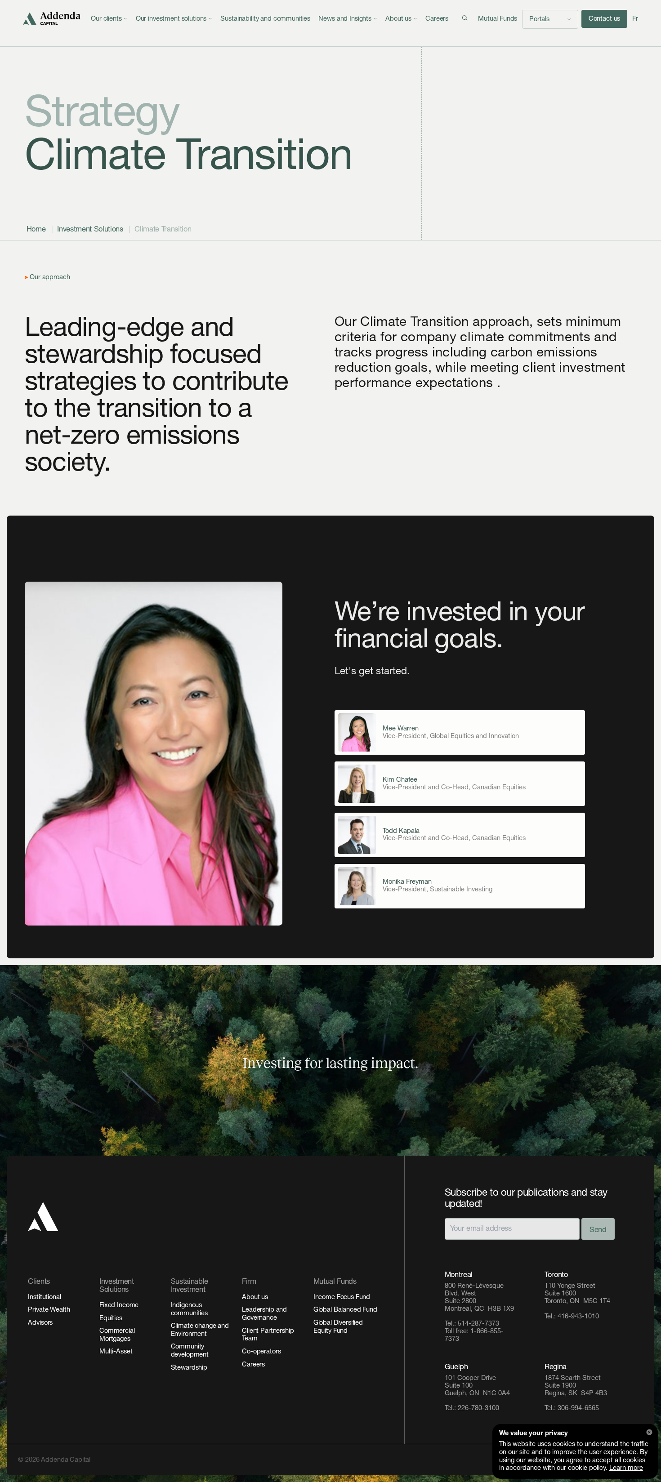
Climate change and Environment (200, 1329)
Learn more (626, 1467)
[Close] (649, 1432)
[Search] (464, 18)
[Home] (52, 18)
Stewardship (189, 1367)
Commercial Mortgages (117, 1334)
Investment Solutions (90, 229)
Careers (436, 18)
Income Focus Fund (342, 1297)
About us (255, 1297)
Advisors (40, 1322)
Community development (190, 1350)
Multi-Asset (115, 1351)
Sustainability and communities (265, 18)
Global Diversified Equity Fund (338, 1326)
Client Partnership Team (268, 1334)
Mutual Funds (497, 18)
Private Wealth (49, 1309)
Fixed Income (118, 1305)
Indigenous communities (189, 1309)
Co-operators (261, 1351)
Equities (110, 1318)
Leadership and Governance (264, 1313)
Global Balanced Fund (345, 1309)
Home (36, 229)
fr (635, 18)
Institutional (44, 1297)
